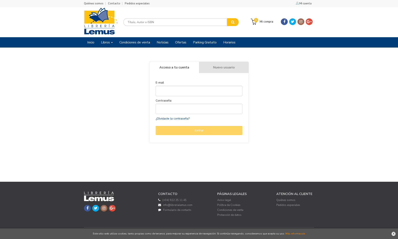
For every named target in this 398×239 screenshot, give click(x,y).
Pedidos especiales (137, 3)
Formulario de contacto (177, 210)
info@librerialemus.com (177, 205)
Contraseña (163, 100)
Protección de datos (229, 215)
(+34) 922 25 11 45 (175, 200)
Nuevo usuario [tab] (224, 67)
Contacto (114, 3)
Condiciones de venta (230, 210)
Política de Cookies (228, 205)
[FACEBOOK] (284, 21)
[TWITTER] (292, 21)
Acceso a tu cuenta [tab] (174, 67)
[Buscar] (233, 22)
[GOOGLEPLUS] (309, 21)
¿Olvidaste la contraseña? (173, 119)
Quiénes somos (93, 3)
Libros (106, 42)
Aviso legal (224, 200)
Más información (295, 233)
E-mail (160, 82)
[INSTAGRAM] (300, 21)
